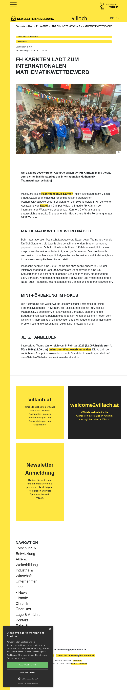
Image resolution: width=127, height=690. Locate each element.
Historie (22, 598)
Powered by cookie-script (28, 683)
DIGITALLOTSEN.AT (79, 664)
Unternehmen (26, 581)
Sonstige (22, 42)
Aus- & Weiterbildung (28, 37)
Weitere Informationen (17, 658)
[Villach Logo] (79, 18)
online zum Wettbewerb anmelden (70, 349)
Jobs (19, 587)
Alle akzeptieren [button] (27, 664)
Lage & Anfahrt (28, 615)
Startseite (20, 26)
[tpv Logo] (109, 5)
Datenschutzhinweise (67, 655)
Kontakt (22, 620)
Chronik (22, 603)
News (31, 26)
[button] (28, 678)
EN (118, 18)
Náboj (44, 205)
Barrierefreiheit (87, 655)
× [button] (50, 629)
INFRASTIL (77, 660)
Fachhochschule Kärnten (57, 193)
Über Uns (23, 609)
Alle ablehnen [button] (27, 672)
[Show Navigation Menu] (9, 5)
